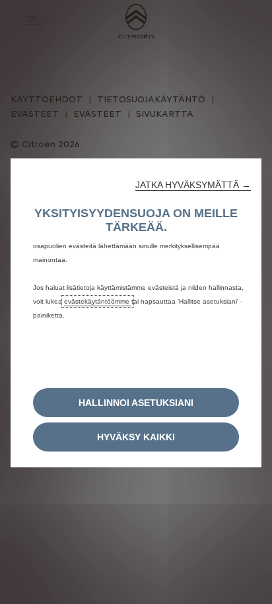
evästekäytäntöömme (97, 301)
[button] (193, 185)
